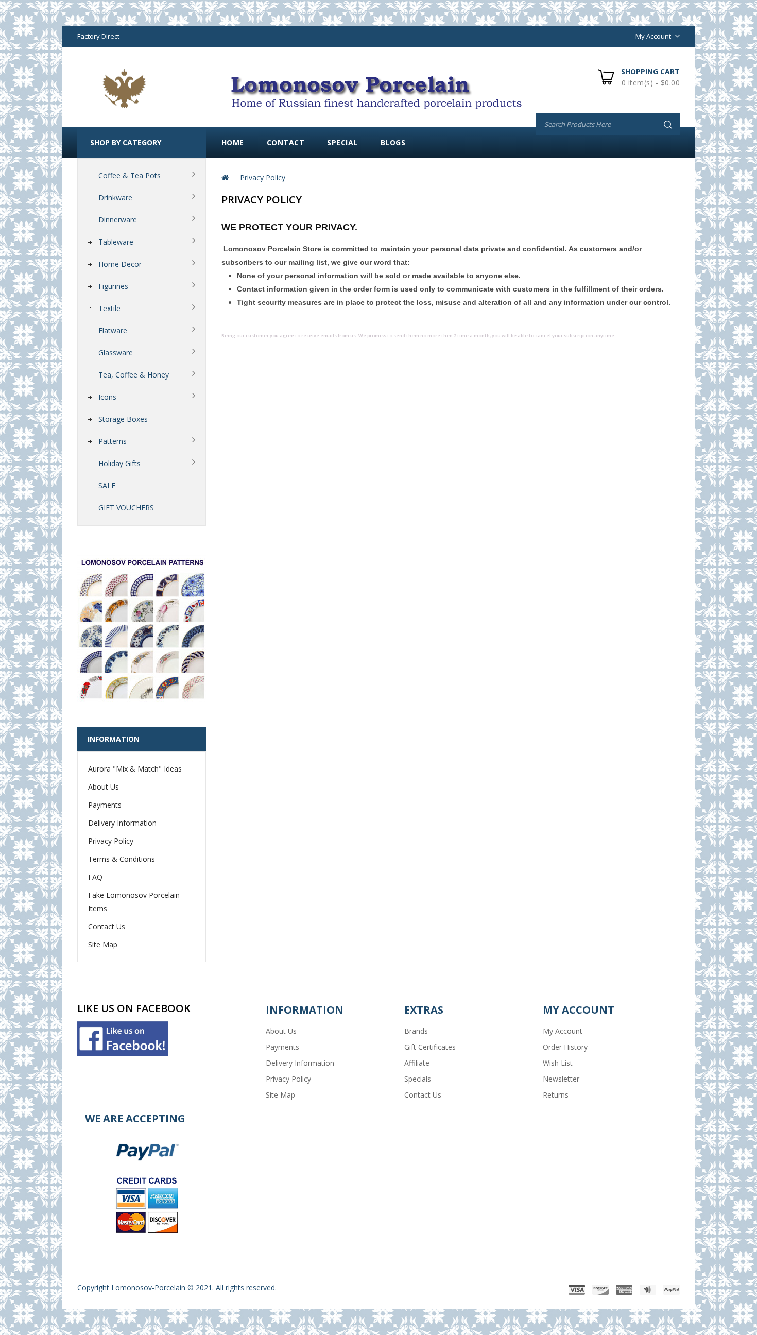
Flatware (112, 330)
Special (342, 142)
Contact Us (106, 926)
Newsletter (561, 1079)
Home (232, 142)
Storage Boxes (123, 419)
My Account (562, 1031)
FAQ (95, 877)
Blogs (393, 142)
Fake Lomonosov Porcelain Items (134, 901)
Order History (565, 1047)
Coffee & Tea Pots (129, 175)
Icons (107, 397)
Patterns (112, 441)
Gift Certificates (430, 1047)
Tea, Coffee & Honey (133, 375)
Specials (417, 1079)
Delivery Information (122, 823)
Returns (556, 1095)
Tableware (115, 242)
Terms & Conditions (121, 859)
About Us (103, 787)
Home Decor (120, 264)
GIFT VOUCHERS (126, 507)
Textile (109, 308)
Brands (416, 1031)
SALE (106, 485)
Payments (105, 805)
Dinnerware (117, 220)
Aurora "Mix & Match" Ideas (135, 769)
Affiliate (416, 1063)
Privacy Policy (110, 841)
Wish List (558, 1063)
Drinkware (115, 197)
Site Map (102, 944)
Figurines (113, 286)
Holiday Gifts (119, 463)
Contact (286, 142)
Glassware (115, 352)
